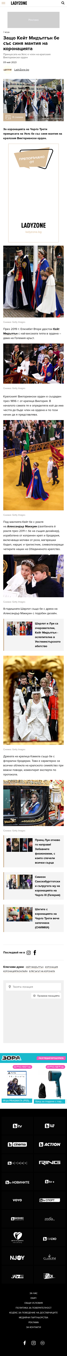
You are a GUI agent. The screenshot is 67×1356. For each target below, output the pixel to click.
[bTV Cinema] (17, 1144)
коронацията (16, 129)
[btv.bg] (17, 1126)
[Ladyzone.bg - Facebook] (34, 959)
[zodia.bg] (50, 1219)
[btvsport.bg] (50, 1200)
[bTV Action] (50, 1144)
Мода (7, 32)
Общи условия (33, 1303)
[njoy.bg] (17, 1256)
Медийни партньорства (33, 1317)
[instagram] (34, 1343)
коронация (51, 967)
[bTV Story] (17, 1163)
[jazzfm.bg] (17, 1275)
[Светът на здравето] (17, 1237)
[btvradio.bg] (50, 1237)
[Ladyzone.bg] (19, 3)
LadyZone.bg (21, 69)
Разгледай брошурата (51, 1058)
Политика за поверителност (34, 1307)
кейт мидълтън (34, 967)
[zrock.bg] (50, 1275)
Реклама (33, 1322)
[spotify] (42, 1343)
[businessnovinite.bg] (17, 1219)
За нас (33, 1293)
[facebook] (25, 1343)
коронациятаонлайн (15, 971)
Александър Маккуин (22, 526)
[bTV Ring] (50, 1163)
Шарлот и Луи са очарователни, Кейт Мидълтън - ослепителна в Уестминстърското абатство (47, 635)
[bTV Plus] (50, 1181)
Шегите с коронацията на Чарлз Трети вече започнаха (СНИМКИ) (47, 918)
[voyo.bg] (17, 1200)
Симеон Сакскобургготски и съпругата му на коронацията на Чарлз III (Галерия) (47, 886)
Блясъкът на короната (42, 971)
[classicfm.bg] (50, 1256)
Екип (33, 1298)
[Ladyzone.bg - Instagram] (29, 952)
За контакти (33, 1327)
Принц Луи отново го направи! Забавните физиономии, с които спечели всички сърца (47, 851)
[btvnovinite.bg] (17, 1181)
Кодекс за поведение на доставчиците (33, 1312)
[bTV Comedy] (50, 1126)
